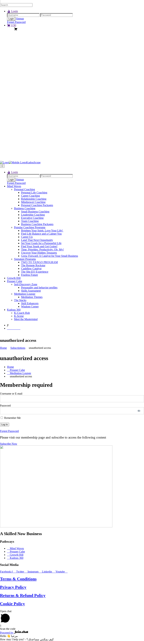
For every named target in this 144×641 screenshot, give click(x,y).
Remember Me (12, 417)
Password (5, 405)
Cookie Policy (12, 603)
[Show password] (139, 410)
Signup (20, 18)
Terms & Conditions (18, 579)
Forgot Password (9, 431)
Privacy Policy (13, 587)
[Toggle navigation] (2, 166)
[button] (8, 443)
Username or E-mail (11, 393)
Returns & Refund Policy (22, 595)
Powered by (7, 632)
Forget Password (16, 22)
